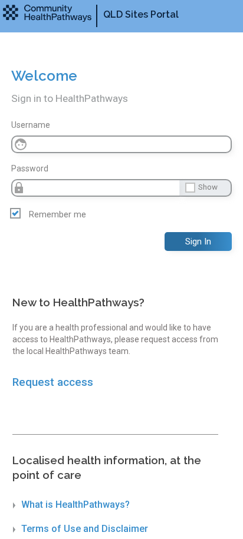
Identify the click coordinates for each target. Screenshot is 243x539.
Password (29, 168)
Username (30, 125)
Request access (52, 382)
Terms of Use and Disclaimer (84, 528)
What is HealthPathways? (75, 504)
